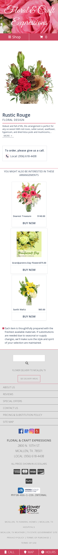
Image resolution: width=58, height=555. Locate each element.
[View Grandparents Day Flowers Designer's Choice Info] (29, 244)
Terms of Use (29, 542)
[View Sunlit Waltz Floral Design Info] (29, 291)
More (7, 135)
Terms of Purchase (38, 537)
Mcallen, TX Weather (13, 532)
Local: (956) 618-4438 (29, 456)
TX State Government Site (42, 532)
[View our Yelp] (37, 432)
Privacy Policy (15, 537)
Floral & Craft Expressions (29, 17)
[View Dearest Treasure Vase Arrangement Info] (29, 197)
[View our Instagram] (31, 432)
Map (30, 552)
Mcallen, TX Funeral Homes (21, 521)
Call (11, 552)
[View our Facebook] (21, 432)
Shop (16, 36)
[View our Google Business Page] (26, 432)
